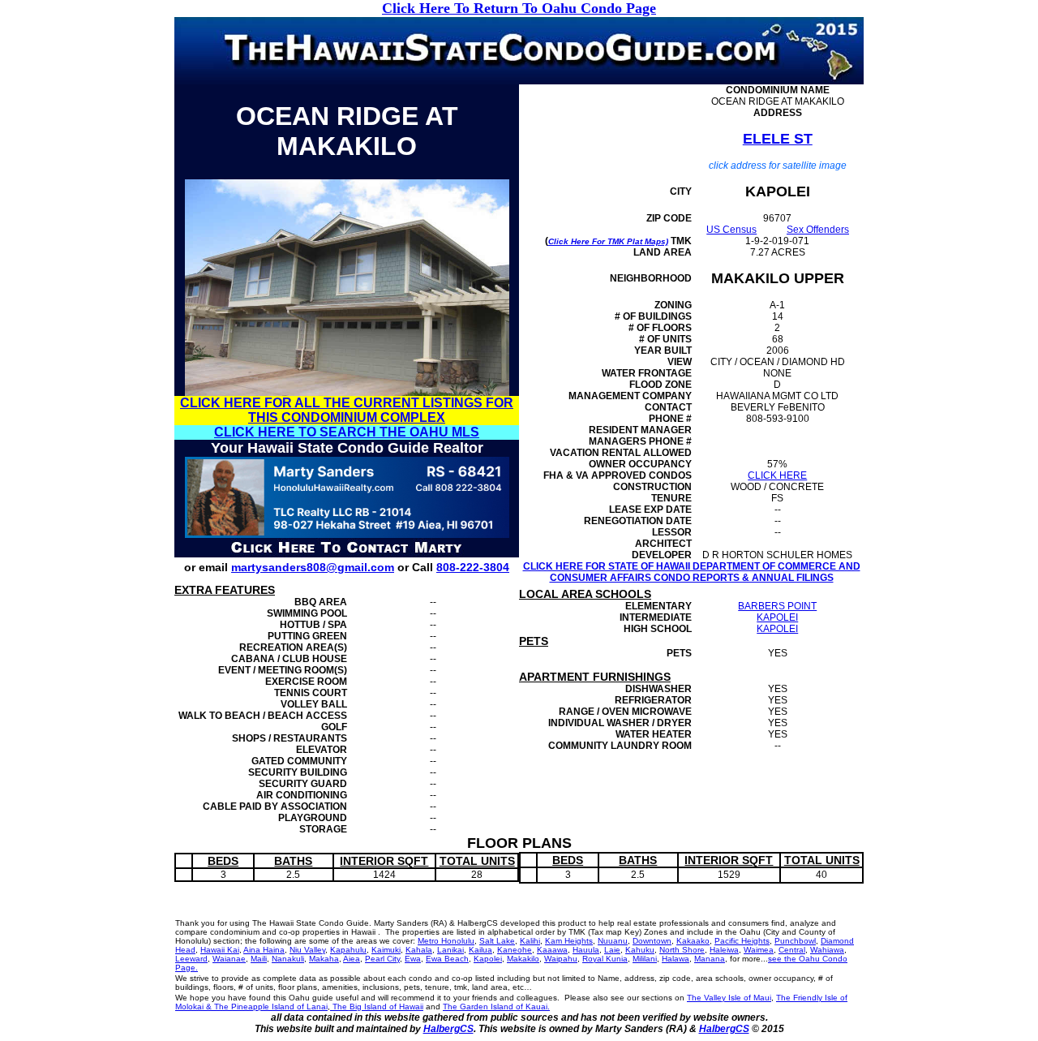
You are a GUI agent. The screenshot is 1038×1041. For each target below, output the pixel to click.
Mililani (645, 958)
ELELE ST (778, 139)
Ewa (413, 958)
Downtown (652, 940)
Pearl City (382, 958)
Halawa (675, 958)
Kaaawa (552, 949)
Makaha (324, 958)
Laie (612, 949)
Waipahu (560, 958)
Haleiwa (724, 949)
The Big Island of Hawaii (376, 1006)
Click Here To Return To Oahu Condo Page (519, 8)
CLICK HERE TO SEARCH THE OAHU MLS (346, 432)
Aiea (351, 958)
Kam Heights (569, 940)
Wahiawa (827, 949)
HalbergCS (448, 1029)
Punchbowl (795, 940)
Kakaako (693, 940)
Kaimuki (386, 949)
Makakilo (523, 958)
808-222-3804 (472, 567)
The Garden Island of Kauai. (496, 1006)
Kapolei (488, 958)
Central (791, 949)
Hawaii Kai (219, 949)
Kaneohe (514, 949)
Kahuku (639, 949)
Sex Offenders (818, 229)
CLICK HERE (777, 475)
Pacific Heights (742, 940)
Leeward (191, 958)
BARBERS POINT (777, 606)
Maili (259, 958)
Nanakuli (288, 958)
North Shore (682, 949)
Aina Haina (264, 949)
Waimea (759, 949)
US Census (731, 229)
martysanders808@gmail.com (312, 567)
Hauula (586, 949)
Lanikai (450, 949)
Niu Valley (307, 949)
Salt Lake (497, 940)
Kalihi (530, 940)
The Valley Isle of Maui (729, 997)
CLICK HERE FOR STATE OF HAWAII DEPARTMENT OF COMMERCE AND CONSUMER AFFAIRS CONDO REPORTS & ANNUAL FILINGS (691, 572)
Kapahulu (348, 949)
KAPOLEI (777, 617)
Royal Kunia (605, 958)
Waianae (229, 958)
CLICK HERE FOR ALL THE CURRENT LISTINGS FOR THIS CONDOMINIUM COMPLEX (346, 410)
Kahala (418, 949)
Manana (709, 958)
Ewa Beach (447, 958)
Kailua (480, 949)
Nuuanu (613, 940)
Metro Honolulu (446, 940)
